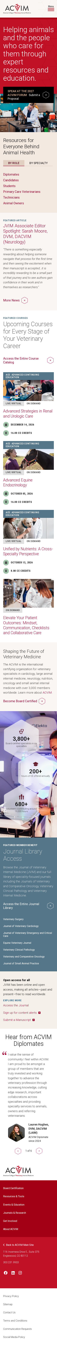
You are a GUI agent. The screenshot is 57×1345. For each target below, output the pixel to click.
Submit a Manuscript (17, 1020)
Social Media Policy (14, 1337)
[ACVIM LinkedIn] (13, 1273)
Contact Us (9, 1312)
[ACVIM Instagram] (20, 1273)
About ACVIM (10, 1229)
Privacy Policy (11, 1296)
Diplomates (11, 174)
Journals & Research (14, 1212)
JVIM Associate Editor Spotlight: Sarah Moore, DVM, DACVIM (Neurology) (25, 234)
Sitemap (8, 1304)
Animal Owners (13, 203)
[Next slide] (39, 1151)
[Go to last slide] (18, 1151)
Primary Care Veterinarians (21, 192)
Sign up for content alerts (20, 1013)
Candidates (11, 180)
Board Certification (13, 1188)
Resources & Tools (13, 1196)
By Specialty (38, 163)
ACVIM (47, 692)
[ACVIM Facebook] (5, 1273)
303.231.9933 (11, 1262)
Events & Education (13, 1204)
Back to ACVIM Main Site (20, 1244)
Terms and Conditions (15, 1320)
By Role (13, 163)
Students (9, 186)
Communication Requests (17, 1328)
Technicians (11, 197)
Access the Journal (16, 1005)
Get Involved (10, 1220)
